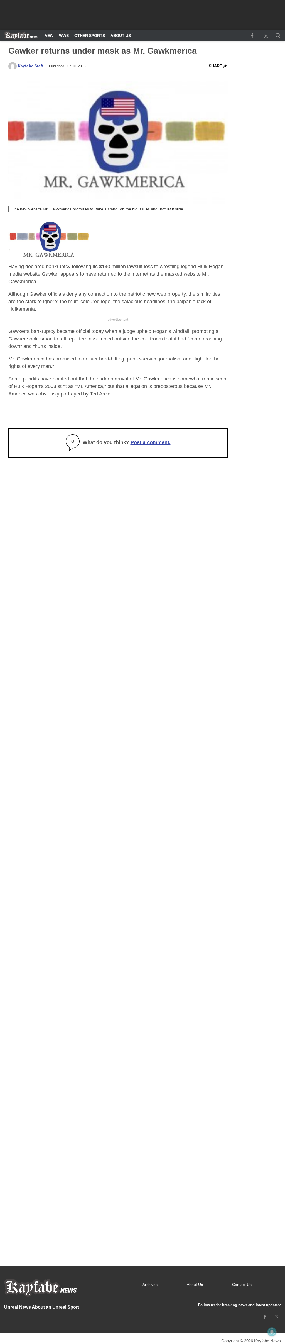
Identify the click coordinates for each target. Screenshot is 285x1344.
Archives (150, 1284)
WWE (64, 35)
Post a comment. (151, 442)
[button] (277, 35)
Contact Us (242, 1284)
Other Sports (89, 35)
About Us (120, 35)
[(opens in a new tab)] (252, 35)
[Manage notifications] (271, 1331)
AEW (49, 35)
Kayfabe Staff (30, 66)
